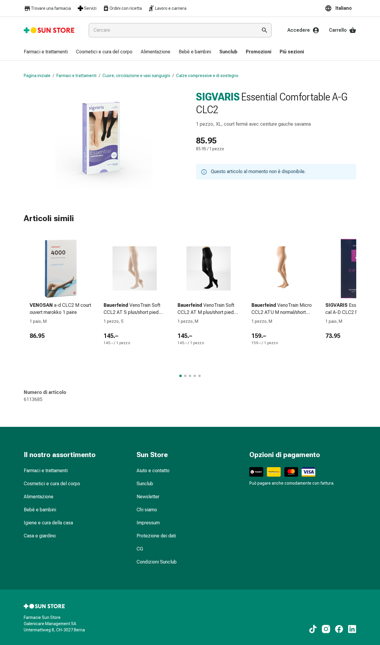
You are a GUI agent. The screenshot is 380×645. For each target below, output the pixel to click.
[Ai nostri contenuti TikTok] (313, 629)
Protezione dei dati (156, 536)
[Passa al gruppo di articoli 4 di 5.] (195, 376)
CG (140, 549)
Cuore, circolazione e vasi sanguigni (136, 75)
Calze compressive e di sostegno (207, 75)
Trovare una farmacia (51, 8)
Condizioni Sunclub (157, 562)
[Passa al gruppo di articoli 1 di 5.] (180, 376)
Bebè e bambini (40, 510)
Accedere (298, 30)
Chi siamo (147, 510)
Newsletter (148, 496)
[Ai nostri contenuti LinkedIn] (352, 629)
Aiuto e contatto (153, 470)
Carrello (338, 30)
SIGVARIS (218, 97)
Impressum (148, 523)
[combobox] (172, 30)
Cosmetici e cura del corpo (52, 483)
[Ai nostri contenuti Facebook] (339, 629)
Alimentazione (38, 496)
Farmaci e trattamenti (76, 75)
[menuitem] (46, 52)
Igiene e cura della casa (48, 523)
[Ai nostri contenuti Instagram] (326, 629)
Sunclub (145, 483)
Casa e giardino (40, 536)
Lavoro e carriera (170, 8)
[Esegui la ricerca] (264, 30)
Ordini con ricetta (126, 8)
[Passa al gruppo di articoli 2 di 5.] (185, 376)
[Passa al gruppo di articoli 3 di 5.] (190, 376)
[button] (340, 8)
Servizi (90, 8)
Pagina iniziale (37, 75)
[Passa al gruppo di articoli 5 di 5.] (199, 376)
